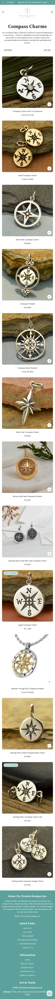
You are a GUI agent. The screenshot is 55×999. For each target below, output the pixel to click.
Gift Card (27, 932)
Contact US (27, 948)
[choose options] (49, 104)
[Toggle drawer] (3, 12)
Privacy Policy (27, 964)
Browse (8, 50)
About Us (27, 928)
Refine (47, 50)
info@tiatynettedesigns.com (30, 987)
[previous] (3, 2)
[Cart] (52, 12)
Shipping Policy (27, 971)
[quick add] (49, 233)
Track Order (27, 936)
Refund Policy (27, 968)
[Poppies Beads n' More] (28, 12)
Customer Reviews (27, 944)
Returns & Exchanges (27, 940)
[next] (52, 2)
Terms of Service (27, 975)
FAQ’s (27, 960)
